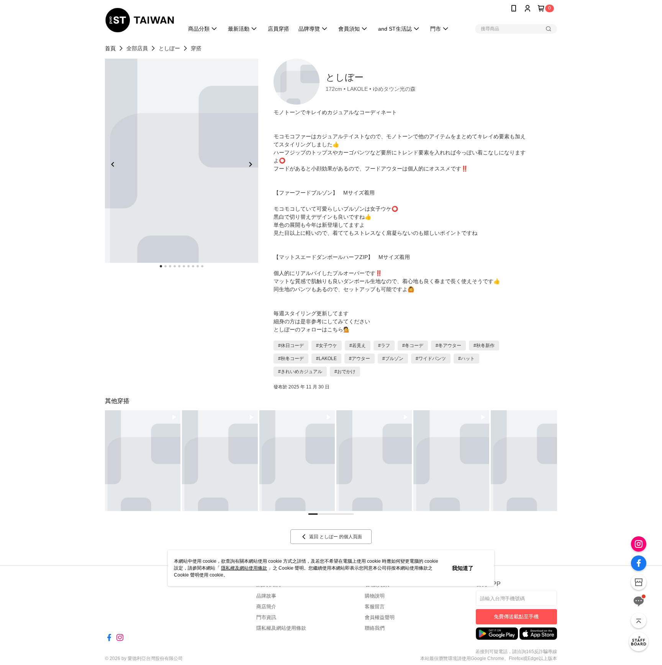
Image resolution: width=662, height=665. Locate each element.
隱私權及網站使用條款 (244, 568)
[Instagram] (638, 544)
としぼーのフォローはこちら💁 (312, 329)
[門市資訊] (638, 582)
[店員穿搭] (638, 641)
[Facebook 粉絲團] (638, 563)
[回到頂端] (638, 620)
